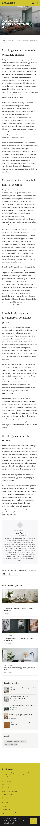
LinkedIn (33, 570)
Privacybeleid (6, 809)
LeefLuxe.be (7, 769)
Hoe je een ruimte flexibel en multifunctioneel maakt (19, 697)
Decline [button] (25, 821)
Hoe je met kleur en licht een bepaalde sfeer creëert (22, 706)
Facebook (24, 570)
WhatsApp (13, 570)
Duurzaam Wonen (7, 794)
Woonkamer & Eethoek (9, 791)
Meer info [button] (11, 823)
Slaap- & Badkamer (8, 798)
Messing (16, 741)
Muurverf (23, 741)
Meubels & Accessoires (9, 788)
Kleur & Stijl (11, 41)
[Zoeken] (37, 3)
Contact (4, 806)
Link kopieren (14, 574)
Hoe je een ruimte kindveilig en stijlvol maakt (23, 689)
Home (4, 41)
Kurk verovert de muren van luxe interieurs (21, 724)
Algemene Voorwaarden (9, 813)
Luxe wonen (8, 741)
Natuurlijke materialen (11, 744)
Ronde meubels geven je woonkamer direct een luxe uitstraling (21, 715)
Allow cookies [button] (33, 821)
